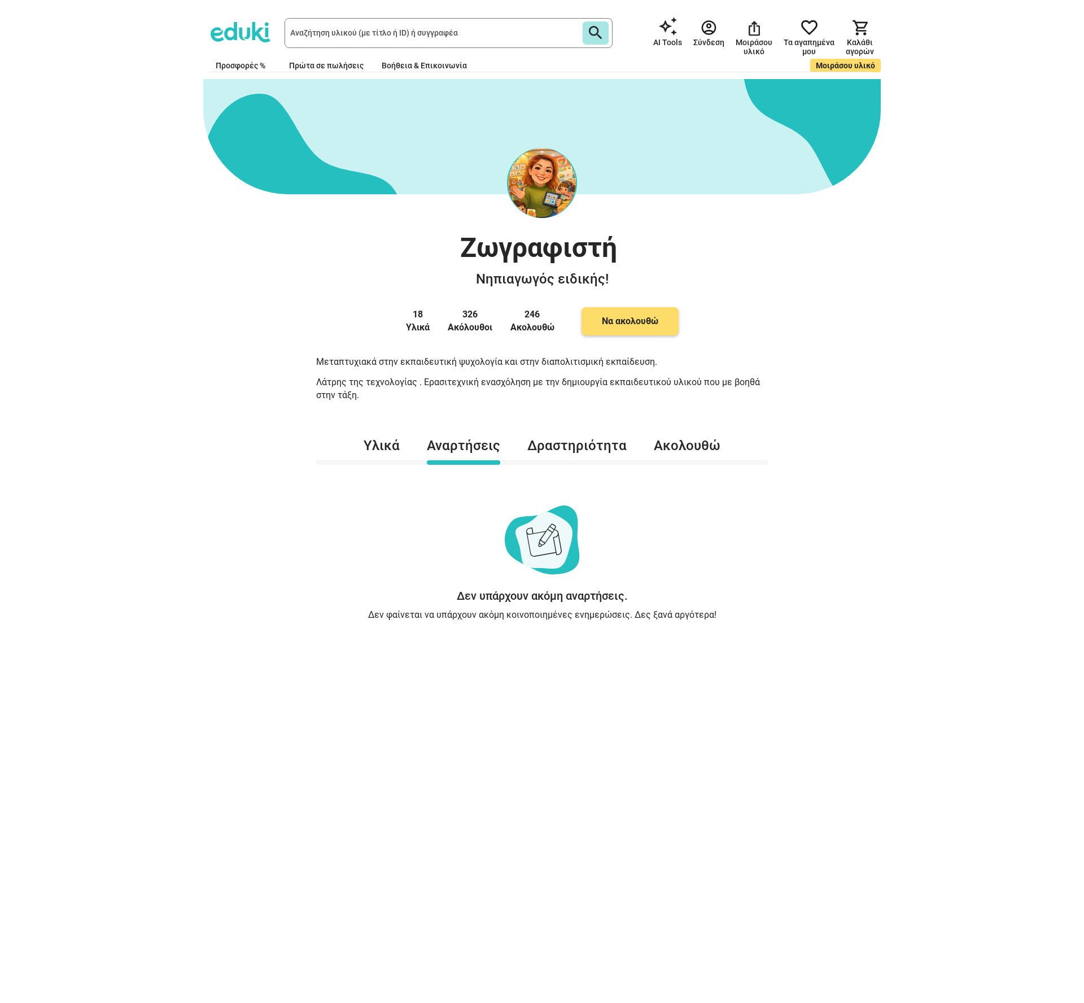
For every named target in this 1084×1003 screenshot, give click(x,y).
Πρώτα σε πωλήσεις (326, 65)
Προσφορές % (240, 65)
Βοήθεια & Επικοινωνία (424, 65)
